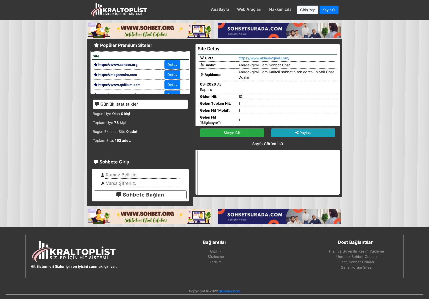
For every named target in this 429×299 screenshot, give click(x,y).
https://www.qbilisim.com (119, 85)
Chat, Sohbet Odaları (356, 262)
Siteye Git (232, 132)
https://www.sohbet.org (118, 65)
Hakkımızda (280, 9)
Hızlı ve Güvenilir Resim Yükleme (356, 251)
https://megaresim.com (117, 75)
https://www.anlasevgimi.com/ (264, 58)
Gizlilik (215, 251)
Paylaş (305, 132)
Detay (172, 64)
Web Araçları (249, 9)
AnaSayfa (220, 9)
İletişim (216, 262)
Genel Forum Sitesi (356, 267)
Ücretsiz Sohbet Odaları (356, 256)
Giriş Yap (307, 10)
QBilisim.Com (229, 291)
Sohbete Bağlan (143, 195)
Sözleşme (216, 256)
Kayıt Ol (329, 10)
